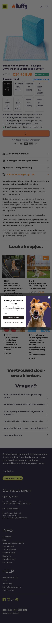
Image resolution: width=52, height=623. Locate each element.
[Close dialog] (49, 297)
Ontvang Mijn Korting (13, 317)
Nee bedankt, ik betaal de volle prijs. (13, 322)
